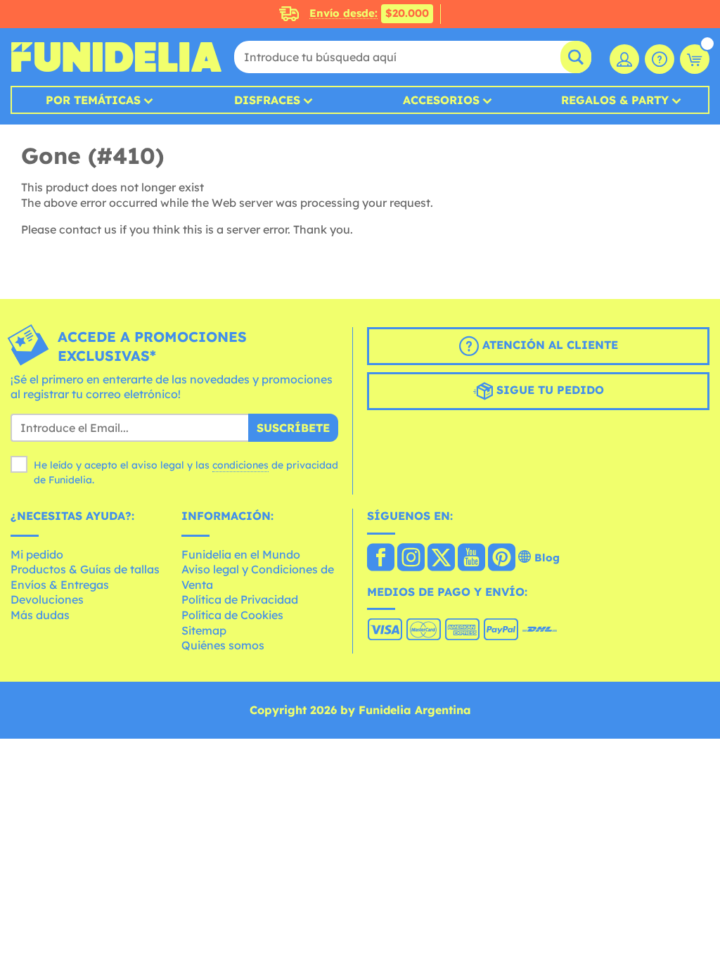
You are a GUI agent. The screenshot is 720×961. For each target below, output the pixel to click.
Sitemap (203, 630)
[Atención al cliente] (659, 59)
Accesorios (441, 100)
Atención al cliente (548, 345)
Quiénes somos (222, 645)
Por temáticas (93, 100)
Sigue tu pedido (548, 390)
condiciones (240, 465)
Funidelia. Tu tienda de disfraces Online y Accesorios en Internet (116, 57)
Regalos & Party (615, 100)
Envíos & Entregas (60, 585)
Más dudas (40, 615)
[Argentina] (380, 558)
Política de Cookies (232, 615)
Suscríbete (293, 428)
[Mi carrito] (694, 59)
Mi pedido (37, 554)
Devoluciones (47, 599)
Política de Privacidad (239, 599)
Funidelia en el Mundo (240, 554)
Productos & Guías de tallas (85, 569)
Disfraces (267, 100)
